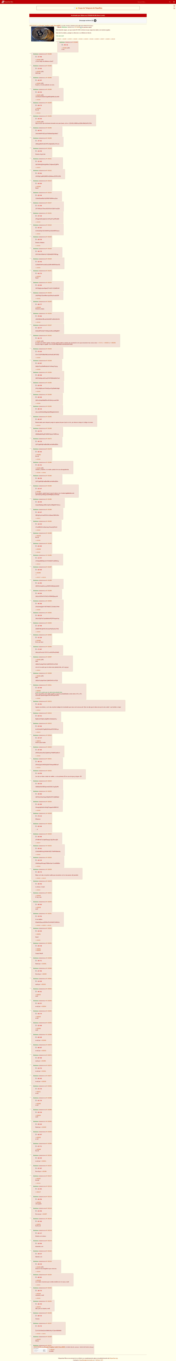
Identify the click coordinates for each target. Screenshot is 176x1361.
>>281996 (43, 1171)
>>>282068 (37, 357)
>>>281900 (80, 39)
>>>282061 (37, 233)
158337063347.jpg (34, 25)
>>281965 (38, 454)
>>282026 (38, 1115)
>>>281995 (37, 540)
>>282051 (38, 934)
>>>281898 (74, 39)
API (102, 1360)
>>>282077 (37, 842)
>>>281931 (37, 245)
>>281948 (38, 1149)
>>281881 (64, 48)
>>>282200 (37, 1271)
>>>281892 (69, 39)
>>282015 (43, 1050)
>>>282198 (112, 39)
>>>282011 (37, 670)
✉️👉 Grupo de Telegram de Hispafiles (88, 8)
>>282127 (38, 1192)
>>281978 (38, 536)
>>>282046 (37, 878)
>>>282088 (37, 810)
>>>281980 (96, 39)
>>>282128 (37, 1183)
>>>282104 (37, 767)
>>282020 (38, 1016)
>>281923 (43, 984)
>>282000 (43, 974)
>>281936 (112, 342)
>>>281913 (37, 113)
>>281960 (38, 1103)
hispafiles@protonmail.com (87, 1360)
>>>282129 (43, 878)
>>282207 (38, 1339)
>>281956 (43, 963)
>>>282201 (37, 1284)
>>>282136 (48, 925)
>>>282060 (37, 609)
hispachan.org (114, 1358)
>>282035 (38, 1137)
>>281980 (38, 491)
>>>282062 (37, 854)
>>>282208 (37, 1333)
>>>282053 (37, 925)
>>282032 (38, 994)
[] (41, 25)
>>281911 (43, 1071)
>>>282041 (37, 890)
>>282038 (38, 907)
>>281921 (106, 342)
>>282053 (38, 950)
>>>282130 (43, 577)
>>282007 (38, 690)
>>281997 (38, 1178)
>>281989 (43, 1061)
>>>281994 (37, 459)
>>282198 (38, 1280)
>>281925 (38, 276)
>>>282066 (37, 530)
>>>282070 (37, 732)
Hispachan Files (9, 2)
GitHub (98, 1360)
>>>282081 (37, 698)
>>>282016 (37, 710)
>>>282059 (37, 391)
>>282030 (43, 1081)
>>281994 (38, 549)
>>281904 (38, 186)
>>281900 (38, 108)
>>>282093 (37, 267)
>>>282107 (37, 564)
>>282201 (38, 1307)
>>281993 (38, 1028)
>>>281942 (90, 39)
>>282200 (38, 1293)
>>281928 (43, 1127)
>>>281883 (58, 39)
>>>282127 (37, 577)
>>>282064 (37, 631)
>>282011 (38, 1091)
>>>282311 (43, 1333)
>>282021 (43, 1161)
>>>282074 (37, 167)
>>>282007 (101, 39)
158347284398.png (39, 1347)
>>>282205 (37, 1298)
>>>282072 (37, 518)
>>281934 (38, 307)
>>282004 (43, 1006)
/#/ (75, 27)
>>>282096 (37, 369)
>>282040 (38, 895)
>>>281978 (37, 425)
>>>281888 (63, 39)
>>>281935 (37, 298)
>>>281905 (85, 39)
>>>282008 (107, 39)
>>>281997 (37, 552)
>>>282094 (37, 866)
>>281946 (43, 1040)
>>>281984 (37, 472)
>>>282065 (37, 755)
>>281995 (38, 572)
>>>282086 (37, 403)
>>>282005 (43, 472)
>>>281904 (37, 99)
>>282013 (38, 741)
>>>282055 (43, 925)
